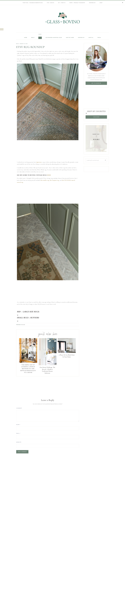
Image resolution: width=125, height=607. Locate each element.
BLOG (17, 43)
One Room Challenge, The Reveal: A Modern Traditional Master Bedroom (47, 370)
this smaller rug (45, 180)
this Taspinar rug (54, 180)
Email (18, 433)
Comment (19, 408)
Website (18, 442)
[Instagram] (96, 169)
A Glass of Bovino (62, 18)
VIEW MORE (96, 116)
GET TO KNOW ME (96, 83)
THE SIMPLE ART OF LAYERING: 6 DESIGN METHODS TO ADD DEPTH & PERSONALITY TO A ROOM (28, 368)
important (39, 162)
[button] (1, 29)
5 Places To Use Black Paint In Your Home (67, 356)
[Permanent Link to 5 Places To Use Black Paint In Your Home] (67, 352)
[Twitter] (119, 0)
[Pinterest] (120, 0)
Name (18, 424)
